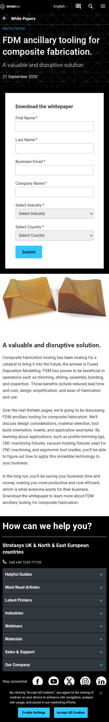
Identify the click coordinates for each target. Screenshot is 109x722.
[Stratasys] (10, 6)
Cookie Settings (33, 712)
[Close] (100, 693)
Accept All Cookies (71, 712)
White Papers (23, 18)
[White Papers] (7, 18)
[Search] (91, 6)
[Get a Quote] (78, 6)
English (59, 6)
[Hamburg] (103, 6)
